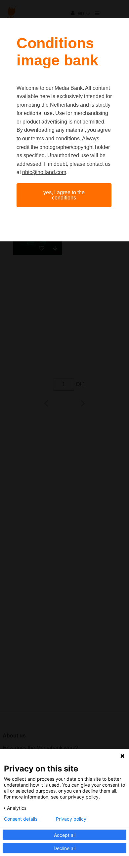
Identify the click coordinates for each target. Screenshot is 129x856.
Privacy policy (71, 819)
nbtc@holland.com (44, 172)
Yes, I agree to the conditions (64, 195)
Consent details (20, 819)
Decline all (64, 848)
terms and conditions (55, 138)
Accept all (64, 835)
